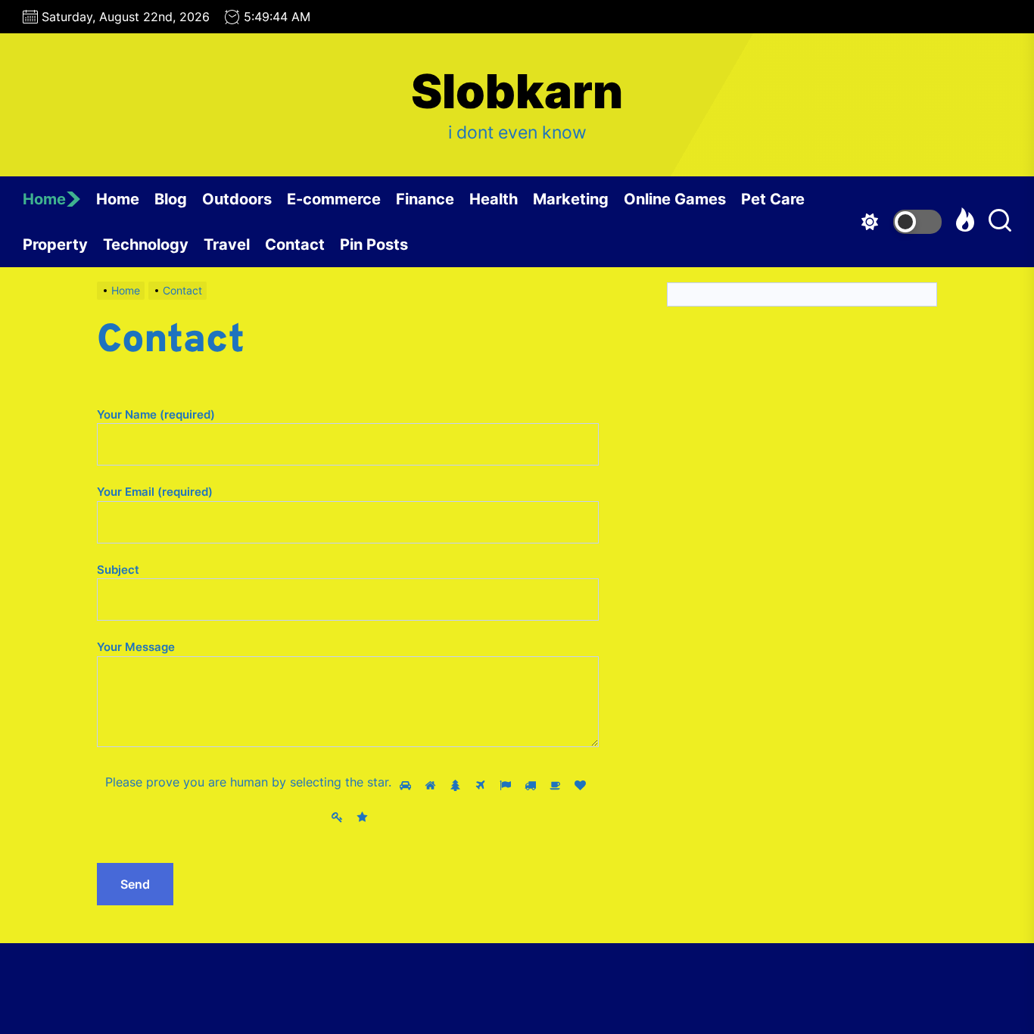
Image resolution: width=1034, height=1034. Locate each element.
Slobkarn (517, 92)
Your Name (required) (156, 414)
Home (44, 199)
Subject (118, 569)
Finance (425, 199)
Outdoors (237, 199)
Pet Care (773, 199)
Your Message (136, 647)
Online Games (675, 199)
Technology (145, 244)
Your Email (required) (155, 491)
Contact (295, 244)
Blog (170, 199)
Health (493, 199)
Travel (227, 244)
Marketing (571, 199)
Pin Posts (374, 244)
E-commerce (334, 199)
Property (55, 244)
